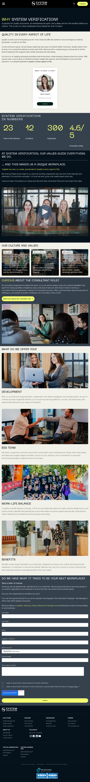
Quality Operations (8, 726)
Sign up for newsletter (35, 732)
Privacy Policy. (73, 686)
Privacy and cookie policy (28, 764)
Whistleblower (40, 764)
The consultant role (73, 726)
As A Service (28, 723)
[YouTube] (39, 736)
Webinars (49, 723)
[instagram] (30, 736)
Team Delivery (29, 726)
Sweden (19, 606)
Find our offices (7, 735)
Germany (27, 606)
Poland (34, 606)
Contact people (7, 737)
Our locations (71, 723)
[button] (3, 3)
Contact (83, 4)
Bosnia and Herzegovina (47, 606)
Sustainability (6, 732)
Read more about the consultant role (17, 299)
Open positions (72, 721)
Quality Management (9, 721)
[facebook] (33, 736)
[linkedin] (36, 736)
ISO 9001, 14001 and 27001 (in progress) (57, 764)
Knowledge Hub (51, 721)
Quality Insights (7, 723)
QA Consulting (29, 721)
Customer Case (51, 726)
